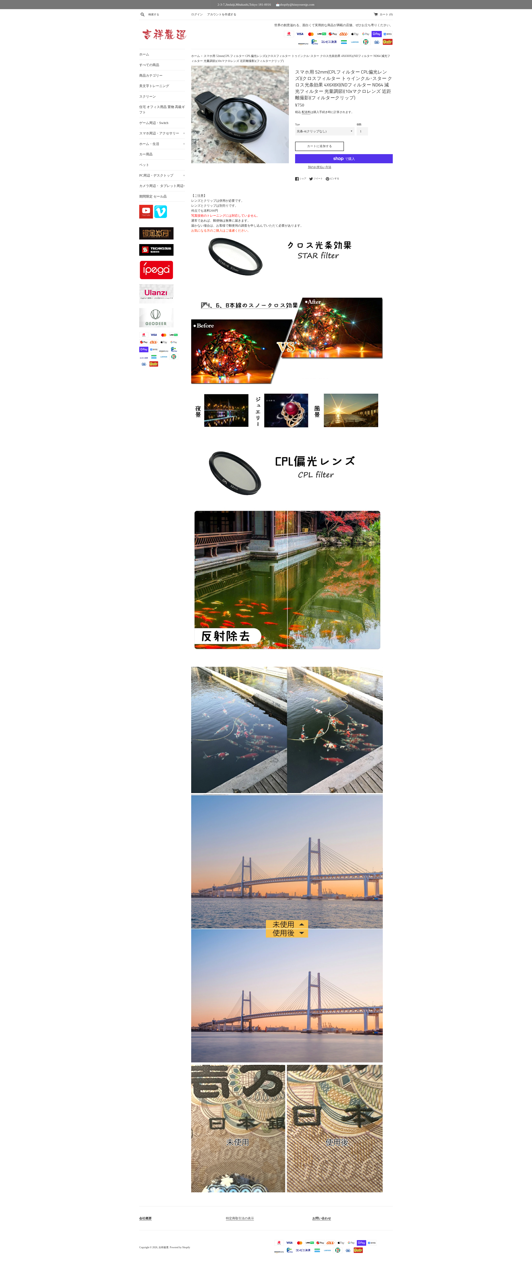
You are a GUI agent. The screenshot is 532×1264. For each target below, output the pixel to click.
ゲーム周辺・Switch (153, 123)
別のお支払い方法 (319, 167)
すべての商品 (149, 65)
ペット (144, 165)
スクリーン (147, 96)
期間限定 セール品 (153, 196)
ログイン (197, 14)
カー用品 (146, 154)
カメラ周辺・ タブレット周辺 (162, 186)
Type (297, 124)
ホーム (144, 54)
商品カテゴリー (151, 75)
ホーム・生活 (162, 144)
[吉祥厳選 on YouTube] (146, 217)
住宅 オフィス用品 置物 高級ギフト (162, 109)
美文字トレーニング (154, 86)
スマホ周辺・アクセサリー (162, 133)
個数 (359, 124)
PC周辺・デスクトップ (162, 175)
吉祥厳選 (164, 1247)
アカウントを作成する (221, 14)
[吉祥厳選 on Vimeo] (160, 217)
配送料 (306, 112)
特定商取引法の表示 (240, 1218)
